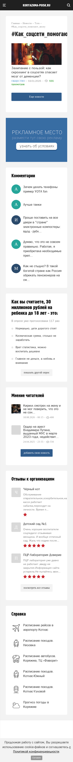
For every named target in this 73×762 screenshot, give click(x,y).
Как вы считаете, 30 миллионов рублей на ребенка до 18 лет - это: (34, 307)
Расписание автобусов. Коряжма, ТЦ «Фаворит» (40, 658)
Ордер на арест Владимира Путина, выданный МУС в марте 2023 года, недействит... (41, 431)
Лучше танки (32, 204)
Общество (18, 81)
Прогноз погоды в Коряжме (36, 704)
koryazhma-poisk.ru (36, 5)
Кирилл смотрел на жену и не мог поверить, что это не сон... (42, 409)
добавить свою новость (37, 452)
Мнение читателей (27, 395)
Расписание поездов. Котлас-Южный (38, 673)
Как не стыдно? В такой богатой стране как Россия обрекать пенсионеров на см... (42, 273)
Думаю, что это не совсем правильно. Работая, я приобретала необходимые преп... (42, 248)
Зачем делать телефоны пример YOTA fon (40, 189)
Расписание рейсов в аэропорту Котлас (38, 627)
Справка (18, 614)
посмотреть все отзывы (37, 587)
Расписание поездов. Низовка (38, 643)
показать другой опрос (36, 372)
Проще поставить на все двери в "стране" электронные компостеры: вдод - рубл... (42, 224)
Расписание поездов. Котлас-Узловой (38, 689)
